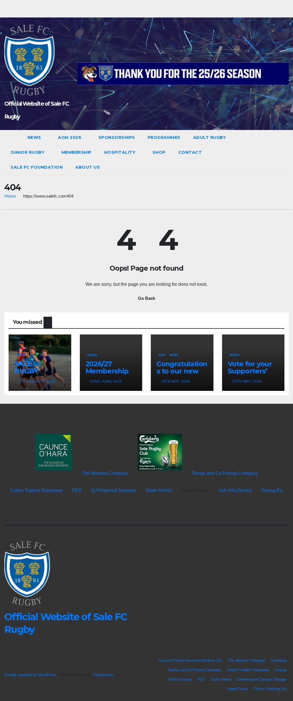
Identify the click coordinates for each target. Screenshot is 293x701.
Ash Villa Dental (235, 490)
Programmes (164, 137)
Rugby (21, 355)
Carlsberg (278, 660)
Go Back (146, 298)
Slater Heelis (159, 490)
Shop (159, 152)
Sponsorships (116, 137)
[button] (274, 152)
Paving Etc (272, 490)
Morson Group (180, 679)
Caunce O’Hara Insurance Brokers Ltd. (191, 660)
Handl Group (237, 689)
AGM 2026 (70, 137)
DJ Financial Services (113, 490)
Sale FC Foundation (37, 167)
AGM (161, 355)
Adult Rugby (210, 137)
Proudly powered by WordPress (31, 675)
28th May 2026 (175, 381)
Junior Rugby (28, 152)
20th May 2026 (247, 381)
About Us (87, 167)
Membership (77, 152)
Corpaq (280, 670)
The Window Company (105, 473)
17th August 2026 (37, 381)
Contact (190, 152)
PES (77, 490)
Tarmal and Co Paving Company (225, 473)
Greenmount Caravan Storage (261, 679)
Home (10, 196)
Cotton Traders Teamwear (36, 490)
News (35, 137)
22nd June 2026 (106, 381)
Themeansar (103, 675)
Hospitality (120, 152)
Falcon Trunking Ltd (270, 689)
